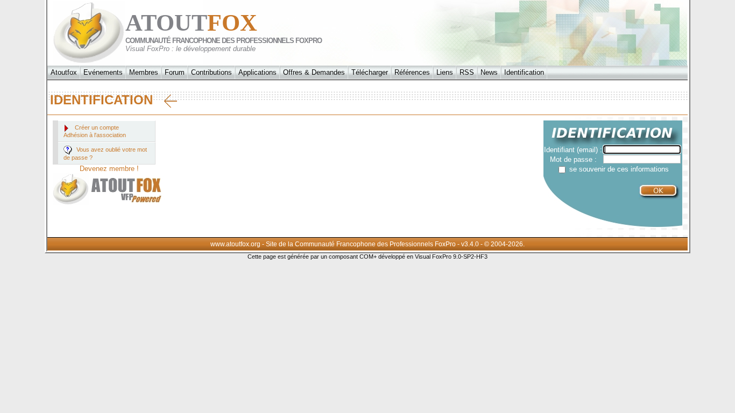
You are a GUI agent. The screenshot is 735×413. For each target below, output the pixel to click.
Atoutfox (64, 72)
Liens (444, 72)
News (489, 72)
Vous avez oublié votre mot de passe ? (105, 153)
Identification (524, 72)
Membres (143, 72)
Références (412, 72)
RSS (467, 72)
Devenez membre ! (109, 169)
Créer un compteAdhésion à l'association (94, 131)
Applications (257, 72)
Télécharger (369, 72)
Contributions (211, 72)
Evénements (103, 72)
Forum (175, 72)
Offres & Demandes (314, 72)
